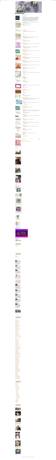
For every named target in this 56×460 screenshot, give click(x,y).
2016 (16, 384)
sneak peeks (16, 365)
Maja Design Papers (17, 353)
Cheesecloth (16, 327)
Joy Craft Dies (16, 343)
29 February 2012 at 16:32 (25, 65)
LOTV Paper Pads (17, 350)
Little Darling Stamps (17, 348)
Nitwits (16, 355)
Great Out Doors (16, 339)
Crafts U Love (16, 329)
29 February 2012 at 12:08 (25, 34)
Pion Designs (16, 361)
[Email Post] (29, 25)
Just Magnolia (16, 345)
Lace (15, 346)
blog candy (16, 324)
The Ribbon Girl (16, 371)
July (16, 390)
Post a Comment (24, 136)
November (17, 387)
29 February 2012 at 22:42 (25, 104)
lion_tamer (24, 125)
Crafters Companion (17, 328)
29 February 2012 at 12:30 (25, 41)
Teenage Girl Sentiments (17, 370)
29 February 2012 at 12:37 (25, 44)
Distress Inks (16, 333)
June (16, 391)
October (17, 388)
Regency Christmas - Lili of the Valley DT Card (19, 266)
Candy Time (19, 260)
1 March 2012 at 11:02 (25, 123)
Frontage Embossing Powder (18, 337)
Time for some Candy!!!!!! (19, 294)
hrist (15, 341)
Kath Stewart (24, 106)
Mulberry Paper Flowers (17, 354)
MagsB (23, 101)
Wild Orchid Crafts (17, 378)
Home (16, 13)
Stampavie (16, 366)
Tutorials (23, 13)
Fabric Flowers (16, 334)
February (17, 394)
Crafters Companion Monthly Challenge (18, 396)
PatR (23, 60)
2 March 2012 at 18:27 (25, 135)
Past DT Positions (19, 13)
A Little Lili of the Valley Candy (19, 279)
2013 (16, 385)
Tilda (15, 372)
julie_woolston (24, 71)
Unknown (24, 109)
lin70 (23, 76)
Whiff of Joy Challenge (17, 376)
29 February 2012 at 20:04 (25, 82)
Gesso (16, 338)
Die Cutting (16, 331)
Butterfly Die (16, 326)
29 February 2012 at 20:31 (25, 92)
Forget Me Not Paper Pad (17, 335)
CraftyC (23, 128)
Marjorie (24, 132)
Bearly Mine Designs (17, 322)
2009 (16, 401)
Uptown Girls (16, 374)
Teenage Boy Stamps (17, 369)
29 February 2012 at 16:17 (25, 62)
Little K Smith (24, 67)
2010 (16, 400)
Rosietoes (24, 84)
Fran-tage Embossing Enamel (18, 336)
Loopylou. (24, 53)
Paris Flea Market (17, 357)
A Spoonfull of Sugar (17, 320)
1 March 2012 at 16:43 (25, 130)
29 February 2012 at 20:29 (25, 87)
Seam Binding (16, 363)
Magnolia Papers (16, 352)
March (17, 393)
